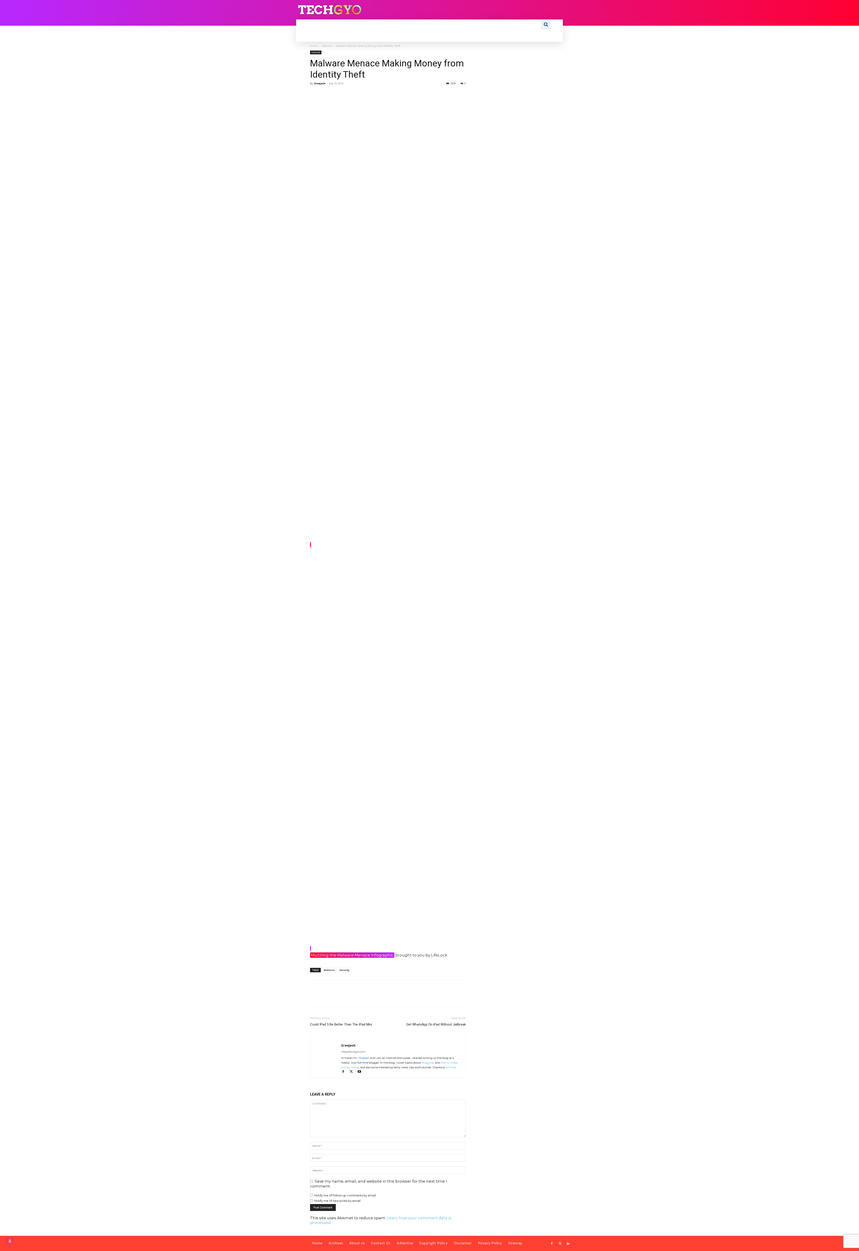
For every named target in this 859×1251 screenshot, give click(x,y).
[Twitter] (560, 1244)
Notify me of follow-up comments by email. (345, 1195)
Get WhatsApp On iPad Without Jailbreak (436, 1024)
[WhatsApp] (345, 93)
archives (451, 1067)
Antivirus (329, 970)
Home (314, 46)
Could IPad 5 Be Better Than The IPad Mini (341, 1024)
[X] (324, 93)
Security (344, 970)
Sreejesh (319, 83)
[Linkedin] (568, 1244)
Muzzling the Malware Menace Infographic (352, 955)
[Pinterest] (335, 93)
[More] (356, 93)
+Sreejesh (363, 1058)
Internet (327, 46)
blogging (428, 1062)
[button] (546, 24)
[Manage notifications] (9, 1241)
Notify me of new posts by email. (337, 1200)
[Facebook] (314, 93)
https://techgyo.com (353, 1051)
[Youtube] (361, 1072)
